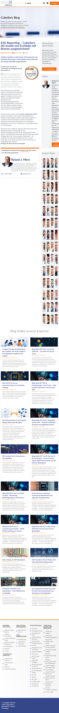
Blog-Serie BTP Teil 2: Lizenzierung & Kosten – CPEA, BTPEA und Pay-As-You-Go (13, 529)
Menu (29, 3)
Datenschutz (5, 706)
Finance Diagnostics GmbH (28, 114)
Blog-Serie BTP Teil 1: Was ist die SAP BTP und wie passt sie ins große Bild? (43, 529)
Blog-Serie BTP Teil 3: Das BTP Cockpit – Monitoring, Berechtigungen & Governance (13, 496)
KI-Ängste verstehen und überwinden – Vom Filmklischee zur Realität (13, 591)
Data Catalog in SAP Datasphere (13, 560)
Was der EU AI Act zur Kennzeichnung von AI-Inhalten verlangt (13, 385)
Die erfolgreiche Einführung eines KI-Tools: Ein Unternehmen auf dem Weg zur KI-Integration (44, 591)
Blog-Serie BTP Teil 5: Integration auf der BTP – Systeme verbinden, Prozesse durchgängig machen (44, 422)
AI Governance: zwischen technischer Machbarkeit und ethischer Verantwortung (42, 496)
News (26, 53)
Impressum (9, 704)
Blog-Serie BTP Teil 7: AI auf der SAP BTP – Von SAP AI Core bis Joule (43, 351)
